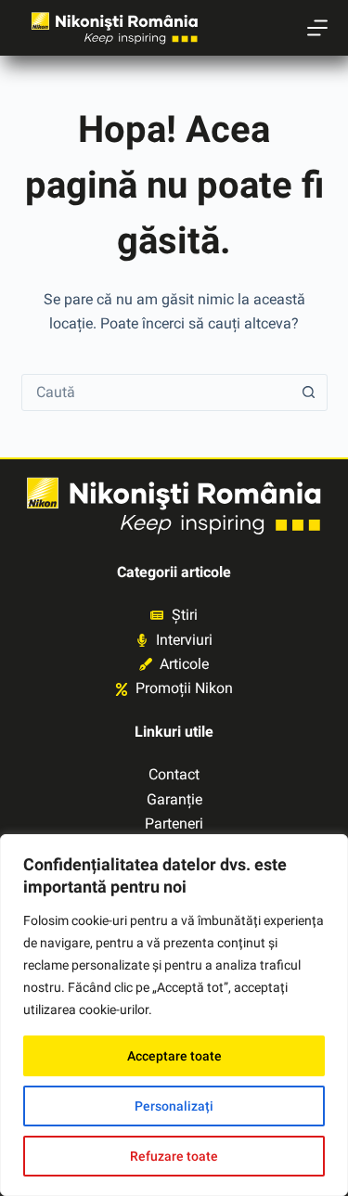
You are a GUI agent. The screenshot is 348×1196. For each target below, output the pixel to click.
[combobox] (156, 392)
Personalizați (174, 1106)
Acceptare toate (174, 1055)
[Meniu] (317, 28)
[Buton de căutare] (309, 392)
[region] (174, 1015)
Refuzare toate (174, 1156)
